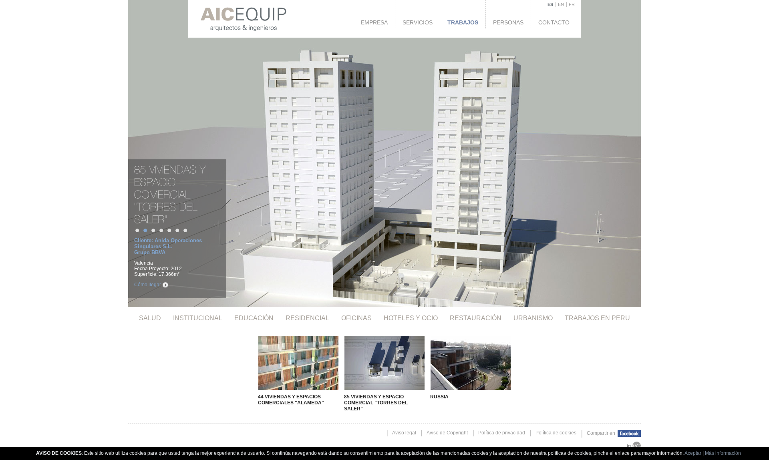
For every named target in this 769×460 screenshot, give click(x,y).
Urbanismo (533, 318)
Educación (254, 318)
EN (561, 4)
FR (572, 4)
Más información (723, 453)
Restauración (475, 318)
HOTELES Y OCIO (411, 318)
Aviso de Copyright (447, 433)
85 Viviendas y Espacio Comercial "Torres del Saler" (376, 403)
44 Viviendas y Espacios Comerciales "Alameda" (291, 400)
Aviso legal (404, 433)
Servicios (418, 22)
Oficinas (356, 318)
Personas (508, 22)
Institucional (197, 318)
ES (550, 4)
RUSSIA (439, 397)
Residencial (307, 318)
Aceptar (692, 453)
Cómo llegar (147, 284)
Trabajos (462, 22)
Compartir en (601, 433)
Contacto (554, 22)
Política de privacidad (501, 433)
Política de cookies (555, 433)
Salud (150, 318)
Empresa (374, 22)
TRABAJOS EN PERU (597, 318)
